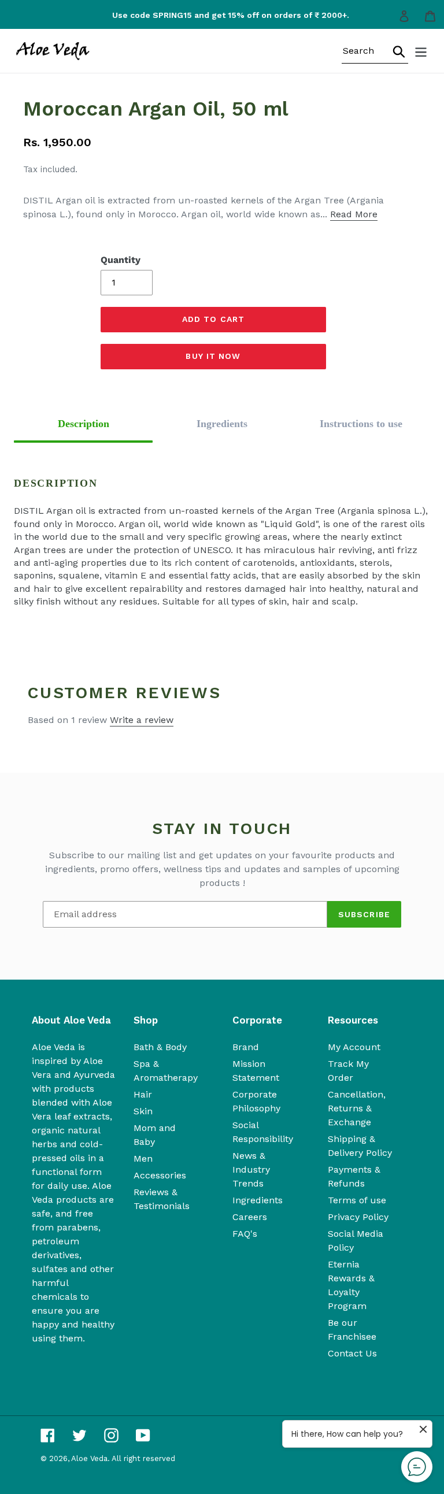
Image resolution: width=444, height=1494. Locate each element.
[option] (226, 15)
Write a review (141, 719)
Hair (143, 1094)
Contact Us (352, 1353)
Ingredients (257, 1200)
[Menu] (421, 51)
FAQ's (244, 1233)
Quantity (120, 259)
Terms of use (357, 1200)
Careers (249, 1216)
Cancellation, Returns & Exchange (357, 1108)
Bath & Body (160, 1046)
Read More (354, 214)
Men (143, 1158)
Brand (245, 1046)
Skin (143, 1111)
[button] (83, 424)
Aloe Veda (89, 1458)
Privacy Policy (358, 1216)
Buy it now (213, 356)
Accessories (160, 1175)
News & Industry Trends (251, 1169)
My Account (354, 1046)
